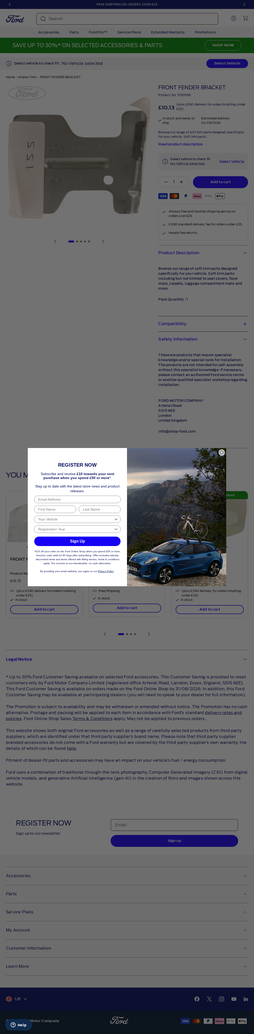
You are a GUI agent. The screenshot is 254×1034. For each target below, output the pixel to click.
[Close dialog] (221, 452)
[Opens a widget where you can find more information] (18, 1025)
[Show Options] (116, 519)
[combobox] (76, 519)
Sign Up (77, 541)
